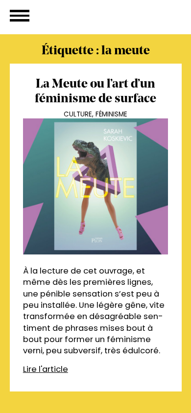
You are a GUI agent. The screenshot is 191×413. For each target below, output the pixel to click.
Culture (78, 114)
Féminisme (111, 114)
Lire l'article (45, 369)
